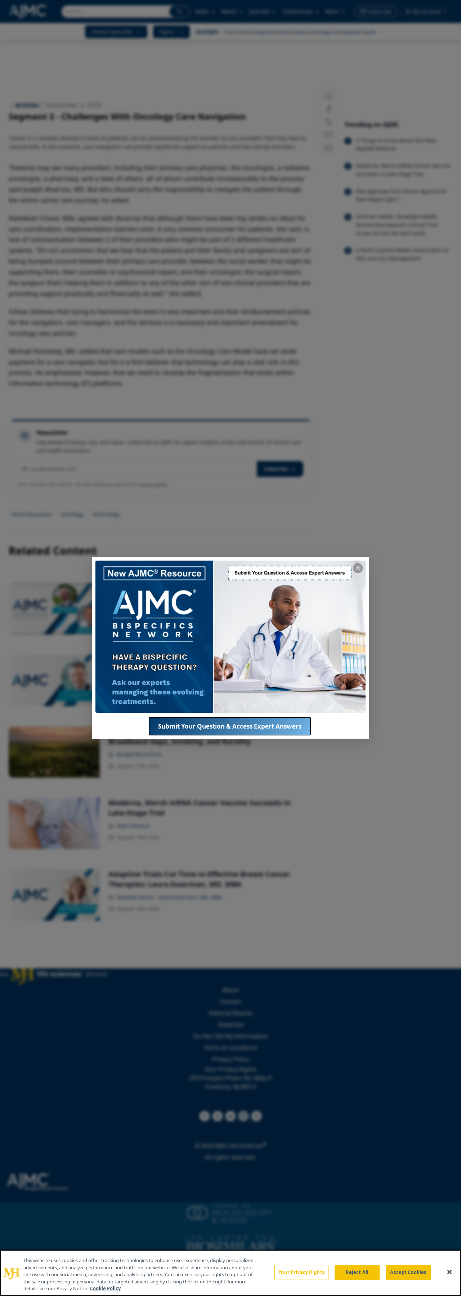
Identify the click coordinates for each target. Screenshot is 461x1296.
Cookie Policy (105, 1288)
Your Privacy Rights (301, 1272)
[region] (230, 1273)
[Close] (449, 1272)
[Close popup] (358, 568)
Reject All (357, 1272)
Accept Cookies (408, 1272)
